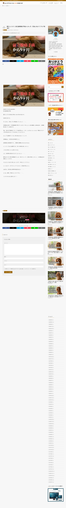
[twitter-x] (57, 0)
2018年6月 (51, 432)
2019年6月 (51, 406)
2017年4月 (51, 462)
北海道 (51, 160)
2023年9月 (51, 335)
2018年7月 (51, 430)
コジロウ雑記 (52, 147)
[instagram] (59, 0)
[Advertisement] (33, 14)
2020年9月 (51, 376)
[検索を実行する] (62, 87)
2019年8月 (51, 402)
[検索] (63, 0)
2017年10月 (51, 449)
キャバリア (51, 144)
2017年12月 (51, 445)
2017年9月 (51, 451)
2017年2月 (51, 466)
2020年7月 (51, 380)
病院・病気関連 (52, 170)
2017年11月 (51, 447)
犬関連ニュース (52, 166)
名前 (5, 256)
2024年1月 (51, 332)
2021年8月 (51, 360)
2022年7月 (51, 345)
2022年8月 (51, 343)
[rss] (61, 0)
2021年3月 (51, 367)
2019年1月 (51, 417)
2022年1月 (51, 354)
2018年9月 (51, 425)
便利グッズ (51, 155)
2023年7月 (51, 337)
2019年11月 (51, 397)
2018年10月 (51, 423)
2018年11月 (51, 421)
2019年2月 (51, 415)
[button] (5, 61)
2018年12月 (51, 419)
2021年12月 (51, 356)
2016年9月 (51, 477)
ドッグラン (51, 151)
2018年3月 (51, 438)
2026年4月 (51, 324)
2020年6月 (51, 382)
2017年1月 (51, 469)
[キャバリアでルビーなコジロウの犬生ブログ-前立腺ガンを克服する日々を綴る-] (12, 3)
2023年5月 (51, 339)
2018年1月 (51, 443)
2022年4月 (51, 350)
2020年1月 (51, 393)
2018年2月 (51, 440)
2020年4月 (51, 386)
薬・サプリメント (53, 173)
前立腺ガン (5, 210)
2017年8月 (51, 453)
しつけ (51, 142)
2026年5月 (51, 322)
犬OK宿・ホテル (52, 164)
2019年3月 (51, 412)
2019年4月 (51, 410)
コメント (6, 243)
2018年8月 (51, 427)
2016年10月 (51, 475)
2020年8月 (51, 378)
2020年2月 (51, 391)
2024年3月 (51, 330)
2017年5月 (51, 460)
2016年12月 (51, 471)
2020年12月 (51, 371)
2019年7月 (51, 404)
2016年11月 (51, 473)
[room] (60, 0)
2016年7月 (51, 482)
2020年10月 (51, 373)
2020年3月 (51, 389)
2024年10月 (51, 328)
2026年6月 (51, 319)
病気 (50, 168)
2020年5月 (51, 384)
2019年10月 (51, 399)
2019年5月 (51, 408)
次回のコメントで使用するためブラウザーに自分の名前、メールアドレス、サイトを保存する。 (20, 268)
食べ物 (51, 175)
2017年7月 (51, 456)
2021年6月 (51, 363)
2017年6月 (51, 458)
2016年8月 (51, 479)
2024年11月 (51, 326)
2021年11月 (51, 358)
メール (5, 260)
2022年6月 (51, 348)
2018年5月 (51, 434)
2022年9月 (51, 341)
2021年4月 (51, 365)
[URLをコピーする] (41, 61)
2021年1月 (51, 369)
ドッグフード (52, 149)
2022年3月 (51, 352)
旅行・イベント (52, 162)
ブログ (51, 153)
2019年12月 (51, 395)
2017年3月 (51, 464)
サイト (5, 264)
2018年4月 (51, 436)
